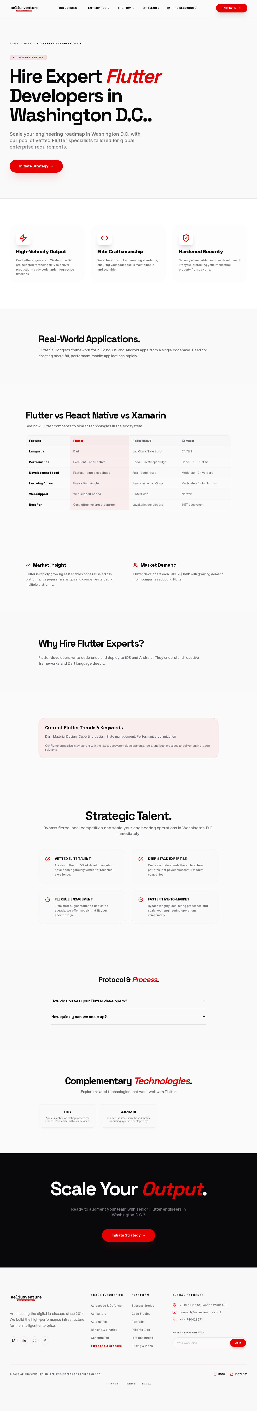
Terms (130, 1383)
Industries (68, 7)
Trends (153, 7)
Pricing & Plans (142, 1345)
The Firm (125, 7)
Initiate (229, 7)
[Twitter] (14, 1340)
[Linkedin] (24, 1340)
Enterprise (97, 7)
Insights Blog (141, 1329)
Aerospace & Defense (106, 1305)
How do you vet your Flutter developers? (89, 1001)
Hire (27, 43)
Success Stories (143, 1305)
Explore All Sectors (106, 1346)
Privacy (112, 1383)
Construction (100, 1337)
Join (238, 1342)
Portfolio (138, 1321)
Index (146, 1383)
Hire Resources (184, 7)
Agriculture (98, 1313)
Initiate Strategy (33, 166)
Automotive (99, 1321)
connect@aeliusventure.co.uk (201, 1312)
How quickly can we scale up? (79, 1016)
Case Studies (141, 1313)
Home (14, 43)
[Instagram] (35, 1340)
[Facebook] (45, 1340)
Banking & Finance (104, 1329)
